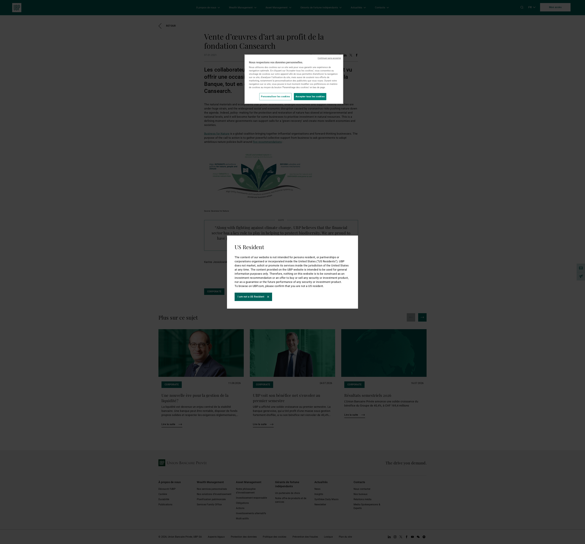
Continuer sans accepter (329, 58)
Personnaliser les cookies (275, 96)
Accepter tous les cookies (310, 96)
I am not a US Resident (251, 296)
